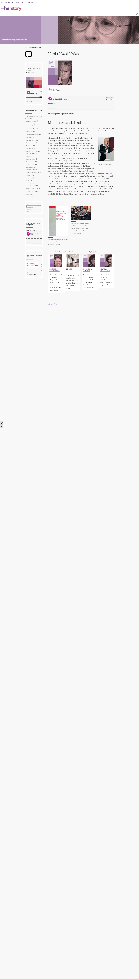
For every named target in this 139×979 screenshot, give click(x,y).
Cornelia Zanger (87, 270)
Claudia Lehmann (30, 159)
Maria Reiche (29, 146)
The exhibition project (30, 121)
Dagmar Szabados (31, 143)
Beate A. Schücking (105, 270)
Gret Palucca (29, 178)
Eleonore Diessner (31, 153)
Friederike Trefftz (30, 165)
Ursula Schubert (30, 126)
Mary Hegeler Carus (31, 140)
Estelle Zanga (29, 131)
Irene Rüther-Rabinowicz (32, 134)
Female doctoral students (31, 151)
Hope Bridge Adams (31, 129)
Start (26, 47)
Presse (69, 269)
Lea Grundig (29, 181)
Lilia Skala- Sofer (30, 148)
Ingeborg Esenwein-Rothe (33, 172)
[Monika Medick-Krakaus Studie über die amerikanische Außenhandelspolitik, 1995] (58, 221)
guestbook (28, 209)
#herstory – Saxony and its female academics (33, 117)
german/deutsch (30, 274)
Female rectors (29, 184)
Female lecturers (29, 167)
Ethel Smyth (29, 137)
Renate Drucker (30, 175)
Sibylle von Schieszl (31, 162)
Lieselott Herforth (31, 186)
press (27, 211)
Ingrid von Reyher (31, 169)
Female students (29, 124)
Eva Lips (28, 156)
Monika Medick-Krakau (32, 188)
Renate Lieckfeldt (54, 270)
